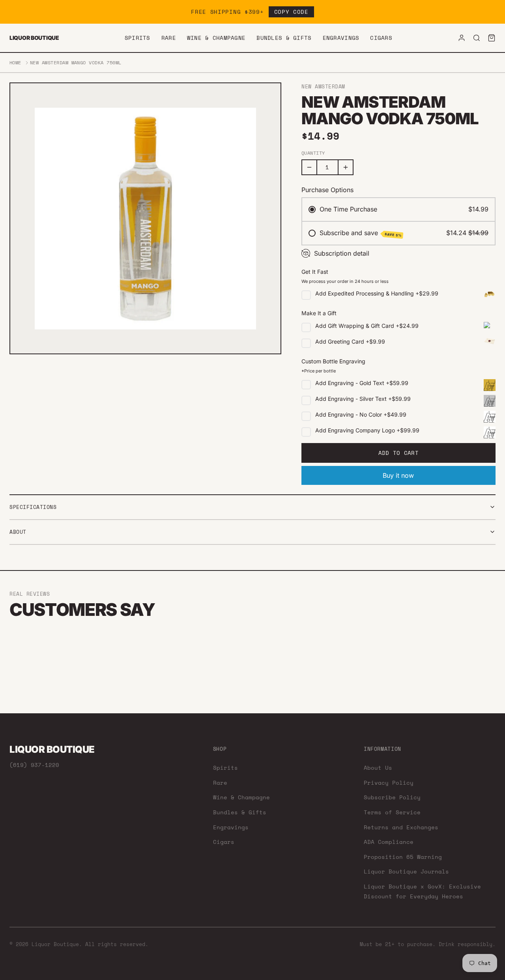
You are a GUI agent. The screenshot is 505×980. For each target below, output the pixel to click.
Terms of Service (392, 812)
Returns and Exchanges (401, 827)
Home (15, 62)
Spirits (137, 38)
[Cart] (492, 38)
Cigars (381, 38)
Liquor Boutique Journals (406, 871)
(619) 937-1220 (34, 765)
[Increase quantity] (346, 167)
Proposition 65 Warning (403, 857)
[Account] (462, 38)
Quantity (313, 153)
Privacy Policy (388, 782)
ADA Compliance (388, 842)
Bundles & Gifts (283, 38)
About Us (378, 767)
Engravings (341, 38)
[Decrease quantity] (309, 167)
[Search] (477, 38)
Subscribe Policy (392, 797)
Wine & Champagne (216, 38)
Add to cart (398, 453)
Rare (168, 38)
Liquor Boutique (34, 38)
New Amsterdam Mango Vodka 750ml (76, 62)
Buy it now (398, 475)
